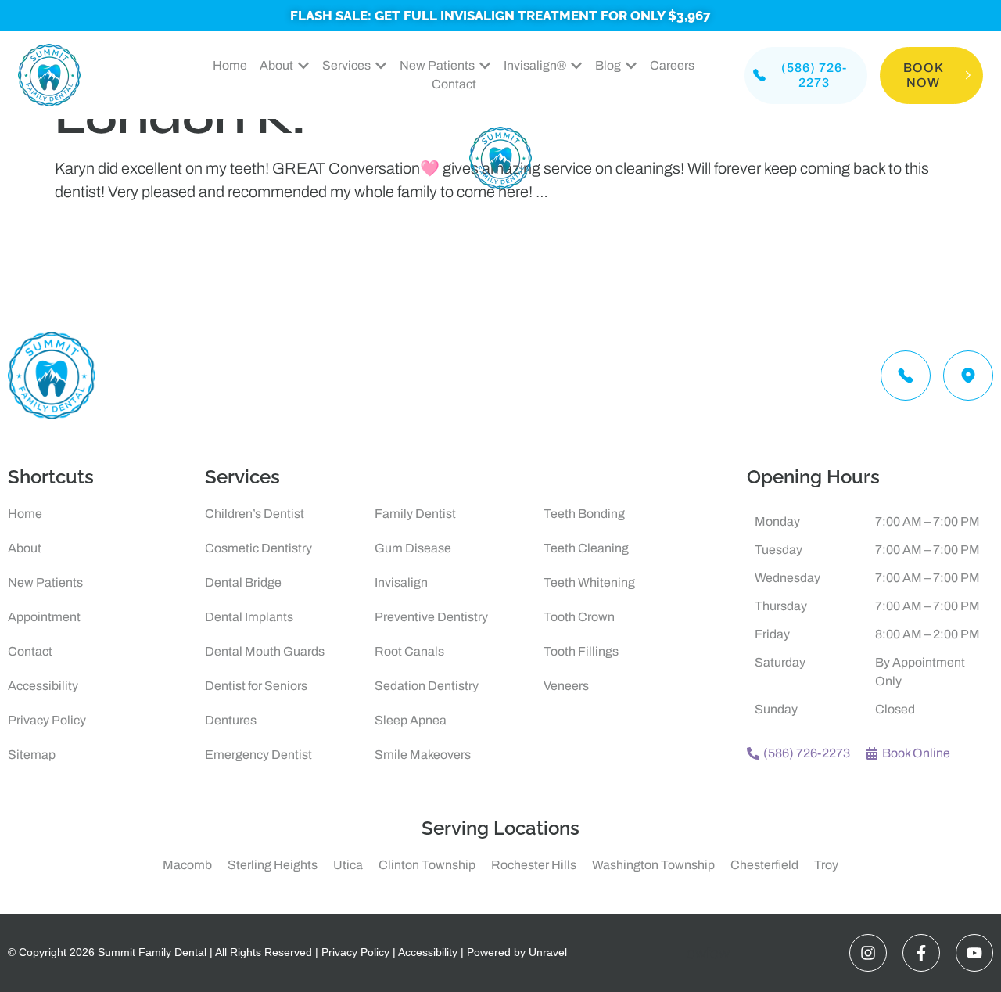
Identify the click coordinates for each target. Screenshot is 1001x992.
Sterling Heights (273, 865)
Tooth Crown (579, 617)
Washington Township (653, 865)
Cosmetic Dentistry (258, 548)
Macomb (187, 865)
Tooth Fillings (581, 651)
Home (25, 513)
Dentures (231, 720)
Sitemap (32, 754)
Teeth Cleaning (586, 548)
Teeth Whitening (589, 582)
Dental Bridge (243, 582)
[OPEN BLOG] (631, 65)
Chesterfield (764, 865)
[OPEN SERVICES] (381, 65)
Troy (826, 865)
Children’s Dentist (254, 513)
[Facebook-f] (921, 953)
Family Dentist (415, 513)
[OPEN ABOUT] (303, 65)
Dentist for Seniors (256, 685)
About (24, 548)
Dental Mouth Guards (265, 651)
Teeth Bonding (584, 513)
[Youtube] (974, 953)
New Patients (45, 582)
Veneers (566, 685)
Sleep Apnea (411, 720)
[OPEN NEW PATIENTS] (485, 65)
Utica (348, 865)
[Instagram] (868, 953)
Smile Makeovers (423, 754)
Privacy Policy (47, 720)
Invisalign (401, 582)
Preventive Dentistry (431, 617)
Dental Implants (249, 617)
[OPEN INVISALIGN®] (576, 65)
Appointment (44, 617)
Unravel (548, 952)
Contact (30, 651)
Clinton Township (427, 865)
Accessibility (43, 685)
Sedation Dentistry (427, 685)
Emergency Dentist (258, 754)
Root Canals (409, 651)
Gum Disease (413, 548)
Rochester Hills (533, 865)
